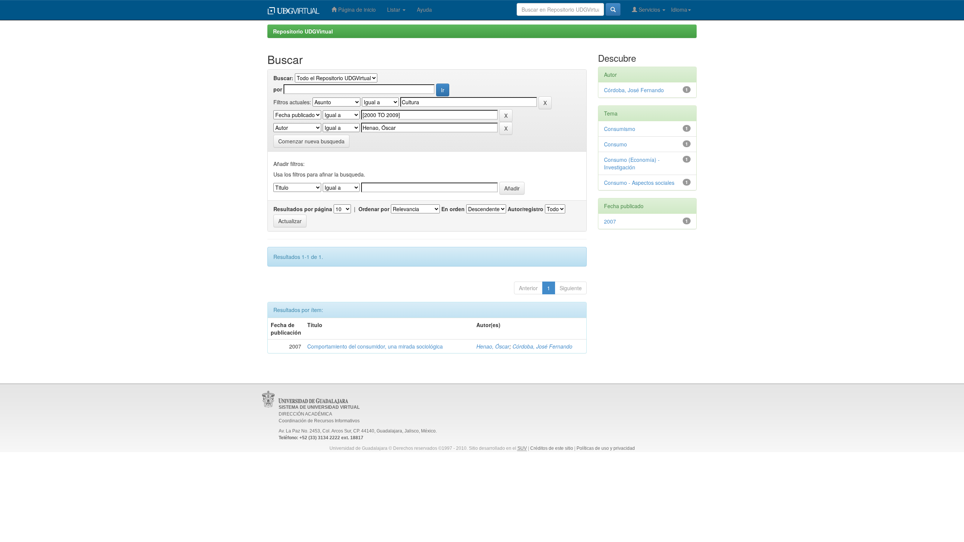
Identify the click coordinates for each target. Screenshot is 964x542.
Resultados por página (302, 209)
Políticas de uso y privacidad (606, 448)
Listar (394, 9)
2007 (610, 221)
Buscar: (283, 78)
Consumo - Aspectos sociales (639, 182)
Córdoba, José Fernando (542, 346)
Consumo (615, 144)
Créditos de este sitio (551, 448)
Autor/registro (525, 209)
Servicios (649, 9)
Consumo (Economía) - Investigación (632, 163)
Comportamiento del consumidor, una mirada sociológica (375, 346)
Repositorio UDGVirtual (303, 31)
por (277, 89)
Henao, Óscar (492, 346)
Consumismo (619, 128)
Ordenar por (373, 209)
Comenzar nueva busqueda (311, 141)
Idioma (679, 9)
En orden (453, 209)
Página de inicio (356, 9)
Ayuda (424, 9)
